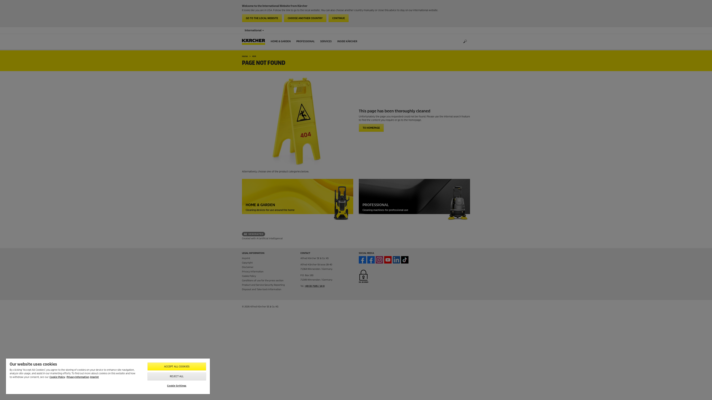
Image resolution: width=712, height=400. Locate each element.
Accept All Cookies (176, 366)
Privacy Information (78, 377)
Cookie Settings (176, 385)
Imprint (94, 377)
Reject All (177, 376)
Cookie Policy (57, 377)
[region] (108, 376)
